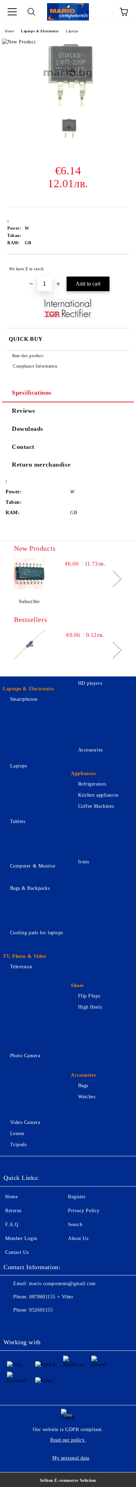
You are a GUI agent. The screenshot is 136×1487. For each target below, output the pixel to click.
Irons (83, 861)
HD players (90, 683)
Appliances (83, 773)
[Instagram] (43, 1324)
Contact (23, 446)
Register (76, 1196)
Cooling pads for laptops (36, 932)
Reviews (23, 410)
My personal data (70, 1458)
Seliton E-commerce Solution (68, 1480)
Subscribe (29, 601)
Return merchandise (41, 464)
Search (75, 1224)
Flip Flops (89, 996)
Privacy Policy (84, 1210)
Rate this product (27, 355)
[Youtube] (58, 1324)
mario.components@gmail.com (62, 1283)
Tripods (18, 1144)
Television (21, 966)
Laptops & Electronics (40, 31)
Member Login (21, 1238)
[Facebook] (12, 1324)
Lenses (17, 1133)
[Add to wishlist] (119, 266)
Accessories (90, 750)
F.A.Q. (12, 1224)
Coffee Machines (96, 806)
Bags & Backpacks (30, 888)
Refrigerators (92, 784)
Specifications (32, 392)
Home (9, 31)
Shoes (77, 985)
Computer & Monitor (33, 866)
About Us (78, 1238)
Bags (83, 1085)
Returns (13, 1210)
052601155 (41, 1310)
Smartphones (24, 699)
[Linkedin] (74, 1324)
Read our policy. (68, 1440)
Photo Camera (25, 1055)
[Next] (113, 579)
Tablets (17, 821)
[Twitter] (27, 1324)
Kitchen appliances (98, 795)
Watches (86, 1096)
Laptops (72, 31)
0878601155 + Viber (51, 1296)
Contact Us (17, 1252)
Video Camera (25, 1122)
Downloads (27, 428)
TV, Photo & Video (24, 956)
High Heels (90, 1007)
